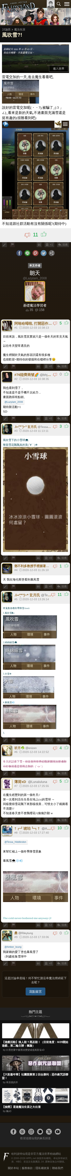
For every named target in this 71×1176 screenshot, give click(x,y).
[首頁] (18, 13)
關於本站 (13, 1168)
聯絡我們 (57, 1168)
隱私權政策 (42, 1168)
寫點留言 (35, 991)
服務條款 (27, 1168)
